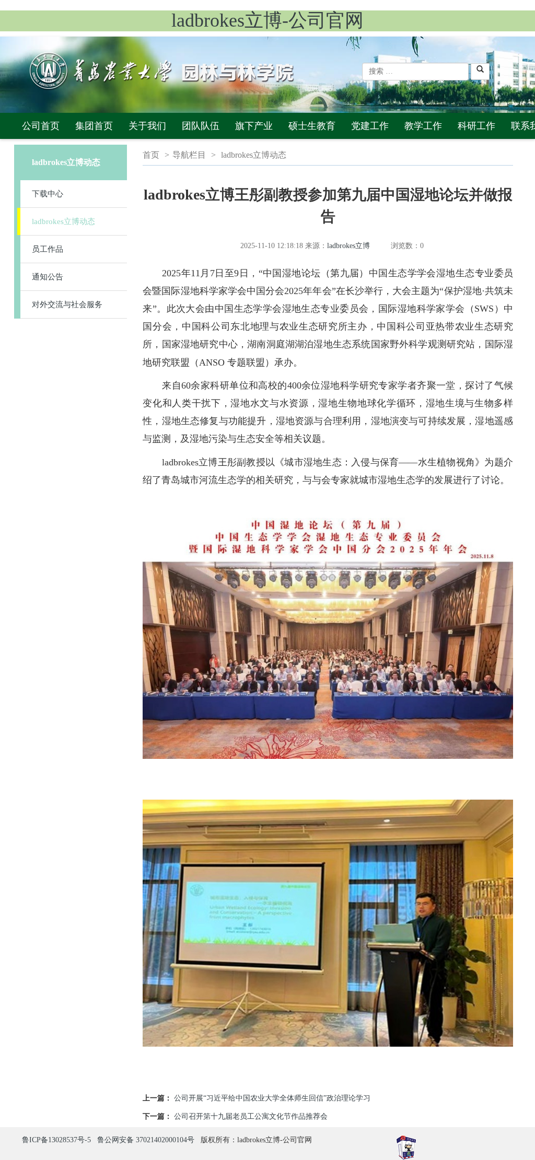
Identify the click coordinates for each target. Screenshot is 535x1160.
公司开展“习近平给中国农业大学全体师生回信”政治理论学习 (272, 1098)
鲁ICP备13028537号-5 (56, 1140)
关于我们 (147, 126)
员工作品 (47, 249)
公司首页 (41, 126)
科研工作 (476, 126)
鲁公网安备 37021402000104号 (145, 1140)
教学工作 (423, 126)
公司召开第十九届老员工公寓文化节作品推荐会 (251, 1116)
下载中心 (47, 194)
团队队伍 (200, 126)
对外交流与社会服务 (67, 304)
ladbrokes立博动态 (63, 221)
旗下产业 (254, 126)
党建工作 (370, 126)
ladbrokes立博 (348, 246)
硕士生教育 (311, 126)
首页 (151, 154)
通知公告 (47, 277)
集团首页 (94, 126)
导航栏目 (189, 154)
